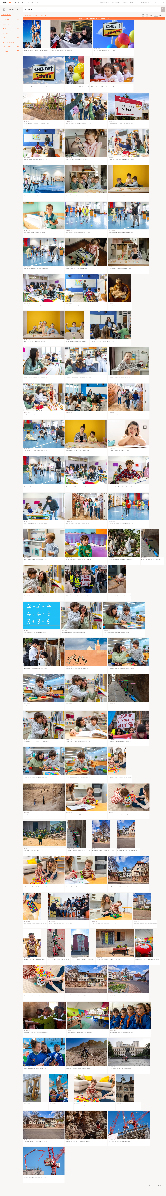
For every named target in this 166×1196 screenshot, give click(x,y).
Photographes (104, 2)
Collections (116, 2)
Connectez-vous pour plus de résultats (94, 18)
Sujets (125, 2)
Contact (133, 2)
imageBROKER (5, 14)
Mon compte (145, 2)
